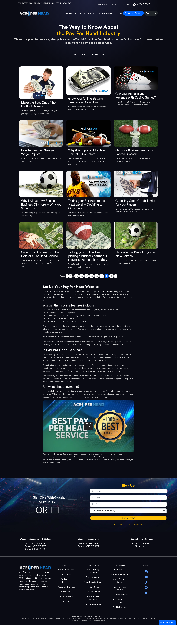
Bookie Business (119, 607)
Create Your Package (133, 13)
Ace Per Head (75, 616)
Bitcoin (56, 391)
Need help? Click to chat (121, 525)
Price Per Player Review (119, 601)
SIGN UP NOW (128, 518)
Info (119, 13)
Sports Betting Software (93, 571)
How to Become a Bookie (119, 580)
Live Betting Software (93, 604)
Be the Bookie (66, 591)
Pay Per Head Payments (66, 580)
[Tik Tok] (146, 582)
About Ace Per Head (66, 587)
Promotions (66, 601)
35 (76, 276)
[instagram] (146, 571)
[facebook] (146, 587)
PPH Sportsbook (93, 587)
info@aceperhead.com (141, 543)
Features (68, 13)
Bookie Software (93, 577)
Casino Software (93, 591)
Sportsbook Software (93, 582)
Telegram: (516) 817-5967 (35, 546)
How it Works (92, 13)
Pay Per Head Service (119, 569)
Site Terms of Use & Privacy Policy (96, 616)
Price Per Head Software (119, 588)
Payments (79, 13)
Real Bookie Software (119, 594)
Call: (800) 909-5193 (107, 4)
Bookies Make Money (119, 574)
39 (96, 276)
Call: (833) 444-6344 (88, 543)
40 (102, 276)
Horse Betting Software (93, 598)
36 (81, 276)
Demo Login (151, 13)
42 (111, 276)
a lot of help (107, 291)
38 (91, 276)
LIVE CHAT (165, 622)
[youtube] (146, 576)
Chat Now (124, 4)
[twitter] (146, 592)
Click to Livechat (141, 546)
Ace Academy (108, 13)
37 (86, 276)
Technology (66, 574)
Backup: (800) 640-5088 (135, 525)
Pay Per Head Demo (66, 569)
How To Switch (66, 596)
